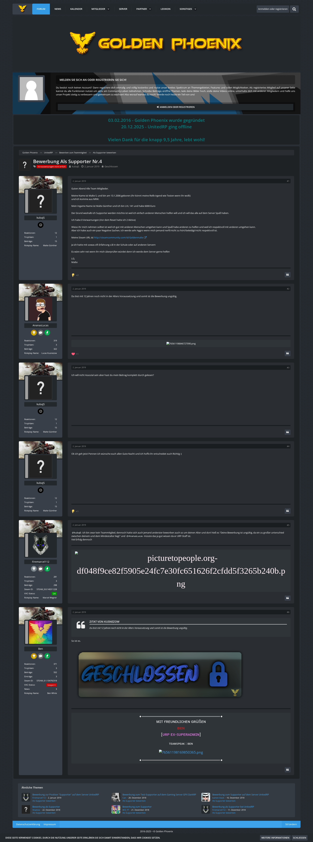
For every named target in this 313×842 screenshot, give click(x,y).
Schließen (299, 837)
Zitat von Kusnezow (104, 621)
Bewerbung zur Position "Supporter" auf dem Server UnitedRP (65, 794)
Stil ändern (291, 824)
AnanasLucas (136, 536)
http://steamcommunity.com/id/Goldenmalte (118, 237)
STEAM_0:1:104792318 (47, 680)
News (26, 689)
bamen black (218, 797)
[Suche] (294, 9)
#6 (288, 612)
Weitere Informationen (275, 837)
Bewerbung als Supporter (46, 806)
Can (124, 797)
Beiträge (28, 241)
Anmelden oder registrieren (273, 9)
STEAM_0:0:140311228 (47, 589)
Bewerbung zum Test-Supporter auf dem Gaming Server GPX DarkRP (159, 794)
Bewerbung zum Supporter (137, 806)
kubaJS (75, 166)
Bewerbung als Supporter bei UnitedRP (233, 806)
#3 (288, 367)
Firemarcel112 (39, 797)
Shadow (36, 809)
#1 (288, 181)
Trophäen (29, 237)
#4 (288, 446)
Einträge (28, 676)
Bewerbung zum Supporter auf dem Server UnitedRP (240, 794)
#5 (288, 525)
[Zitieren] (288, 274)
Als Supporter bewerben (44, 800)
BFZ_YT (125, 809)
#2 (288, 288)
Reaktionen (29, 232)
